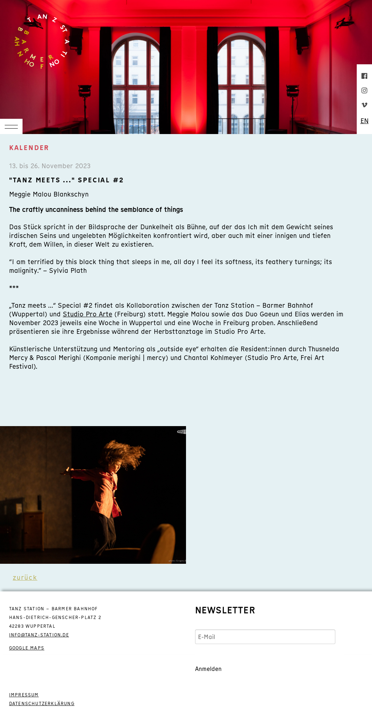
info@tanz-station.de (39, 635)
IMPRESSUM (24, 695)
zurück (25, 577)
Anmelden (208, 669)
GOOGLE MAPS (26, 648)
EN (364, 121)
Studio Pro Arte (87, 314)
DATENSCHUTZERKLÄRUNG (41, 704)
